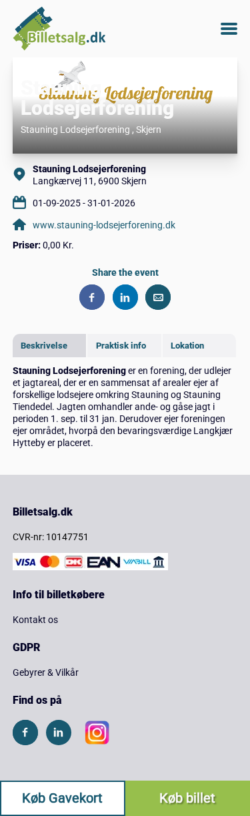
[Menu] (229, 28)
